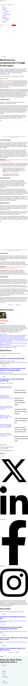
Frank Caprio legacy (9, 339)
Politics (4, 10)
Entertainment (6, 18)
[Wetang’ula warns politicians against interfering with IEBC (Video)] (7, 399)
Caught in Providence (8, 82)
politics (16, 434)
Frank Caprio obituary (19, 339)
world (4, 56)
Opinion (5, 8)
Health (4, 16)
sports (4, 635)
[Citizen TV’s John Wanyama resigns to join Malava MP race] (7, 419)
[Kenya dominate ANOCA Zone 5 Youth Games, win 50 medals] (7, 410)
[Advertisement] (14, 41)
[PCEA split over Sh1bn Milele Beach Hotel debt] (7, 390)
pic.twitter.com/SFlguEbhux (12, 171)
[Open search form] (0, 24)
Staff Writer (3, 361)
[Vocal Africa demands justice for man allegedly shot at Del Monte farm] (7, 428)
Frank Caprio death (17, 336)
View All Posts (3, 334)
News (4, 7)
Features (5, 17)
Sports (6, 20)
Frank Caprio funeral (11, 338)
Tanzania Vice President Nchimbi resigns (12, 358)
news (15, 388)
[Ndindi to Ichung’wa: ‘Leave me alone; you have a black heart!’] (7, 437)
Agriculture (8, 14)
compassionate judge (18, 335)
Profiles (7, 11)
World (4, 21)
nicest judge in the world (12, 340)
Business (5, 13)
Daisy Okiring (3, 72)
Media (16, 416)
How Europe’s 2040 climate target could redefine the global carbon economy (13, 267)
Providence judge (8, 341)
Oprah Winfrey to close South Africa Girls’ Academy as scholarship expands (12, 369)
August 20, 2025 (16, 175)
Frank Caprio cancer (8, 336)
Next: (12, 346)
